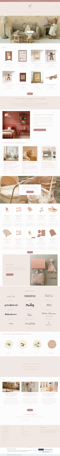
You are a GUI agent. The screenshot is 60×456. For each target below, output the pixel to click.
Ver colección (30, 32)
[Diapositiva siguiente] (34, 44)
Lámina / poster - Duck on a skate (37, 63)
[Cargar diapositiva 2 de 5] (27, 44)
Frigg (10, 328)
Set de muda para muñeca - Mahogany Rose (41, 239)
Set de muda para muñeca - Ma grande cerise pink (18, 239)
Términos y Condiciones (17, 454)
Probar (5, 171)
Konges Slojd (10, 300)
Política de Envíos (5, 435)
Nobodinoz (29, 300)
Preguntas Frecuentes (5, 429)
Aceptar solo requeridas (48, 449)
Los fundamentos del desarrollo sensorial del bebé (30, 394)
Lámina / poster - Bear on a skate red (8, 84)
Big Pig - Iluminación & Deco (25, 435)
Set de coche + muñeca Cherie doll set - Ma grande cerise (30, 239)
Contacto (3, 443)
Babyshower (10, 319)
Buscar (24, 172)
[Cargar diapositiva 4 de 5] (30, 44)
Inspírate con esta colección (40, 130)
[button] (3, 6)
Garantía (3, 440)
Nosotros (22, 429)
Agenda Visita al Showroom (25, 431)
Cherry (22, 353)
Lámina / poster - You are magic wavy (22, 63)
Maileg (29, 309)
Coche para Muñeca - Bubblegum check (7, 216)
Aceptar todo (41, 449)
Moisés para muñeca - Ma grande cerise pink (53, 216)
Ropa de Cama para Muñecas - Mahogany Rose (52, 239)
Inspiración (23, 433)
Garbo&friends (10, 309)
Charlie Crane (48, 300)
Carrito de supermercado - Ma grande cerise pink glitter (41, 216)
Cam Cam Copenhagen (29, 319)
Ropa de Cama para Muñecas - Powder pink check (30, 216)
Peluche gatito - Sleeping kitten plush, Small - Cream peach (51, 85)
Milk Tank (51, 353)
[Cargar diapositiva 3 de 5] (29, 44)
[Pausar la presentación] (36, 44)
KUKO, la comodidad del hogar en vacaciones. (11, 394)
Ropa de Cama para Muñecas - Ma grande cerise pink (7, 239)
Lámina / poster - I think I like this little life (23, 85)
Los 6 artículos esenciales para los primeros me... (49, 394)
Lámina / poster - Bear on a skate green (51, 63)
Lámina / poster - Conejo (8, 63)
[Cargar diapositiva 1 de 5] (26, 44)
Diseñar (43, 169)
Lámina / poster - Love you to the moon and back (37, 85)
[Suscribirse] (38, 420)
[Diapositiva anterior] (23, 44)
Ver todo (30, 93)
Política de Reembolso (5, 431)
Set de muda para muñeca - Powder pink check (19, 216)
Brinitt (48, 328)
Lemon (8, 353)
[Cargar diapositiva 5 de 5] (32, 44)
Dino (37, 353)
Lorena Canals (48, 309)
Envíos (3, 441)
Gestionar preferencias (45, 451)
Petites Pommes (48, 319)
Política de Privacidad (10, 454)
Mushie (29, 328)
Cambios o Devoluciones (6, 438)
